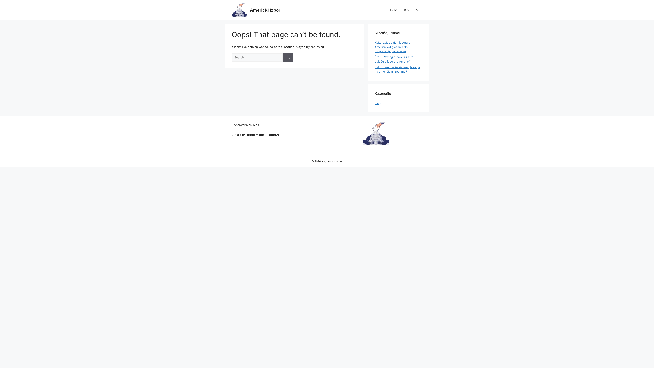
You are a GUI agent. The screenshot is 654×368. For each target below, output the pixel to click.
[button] (417, 10)
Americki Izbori (266, 10)
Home (393, 10)
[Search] (288, 57)
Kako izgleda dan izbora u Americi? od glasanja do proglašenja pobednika (392, 47)
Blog (407, 10)
